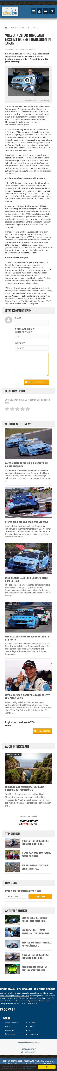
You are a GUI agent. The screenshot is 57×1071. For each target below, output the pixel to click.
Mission (31, 1022)
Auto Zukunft (19, 998)
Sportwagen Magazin (36, 1001)
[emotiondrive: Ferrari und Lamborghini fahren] (28, 1043)
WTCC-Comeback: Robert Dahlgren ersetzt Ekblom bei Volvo (27, 697)
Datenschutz (10, 1034)
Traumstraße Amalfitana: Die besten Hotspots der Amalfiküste (24, 788)
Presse (31, 1026)
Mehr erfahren (27, 1068)
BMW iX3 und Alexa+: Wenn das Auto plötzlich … (37, 944)
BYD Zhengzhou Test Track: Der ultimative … (35, 867)
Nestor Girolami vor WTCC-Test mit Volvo (26, 522)
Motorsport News (12, 995)
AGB (30, 1030)
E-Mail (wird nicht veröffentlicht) (24, 330)
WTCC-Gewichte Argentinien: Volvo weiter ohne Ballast (26, 579)
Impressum (33, 1034)
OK (47, 1067)
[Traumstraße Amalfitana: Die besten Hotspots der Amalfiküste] (28, 768)
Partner (8, 1026)
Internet (20, 343)
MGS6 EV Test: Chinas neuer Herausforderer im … (35, 842)
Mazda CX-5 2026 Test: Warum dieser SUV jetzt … (36, 855)
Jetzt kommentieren (37, 382)
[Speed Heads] (10, 11)
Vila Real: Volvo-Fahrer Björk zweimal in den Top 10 (27, 638)
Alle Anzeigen (43, 730)
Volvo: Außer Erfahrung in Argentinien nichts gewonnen (26, 465)
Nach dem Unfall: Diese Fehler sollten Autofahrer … (36, 932)
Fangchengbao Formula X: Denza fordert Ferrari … (35, 969)
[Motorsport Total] (28, 1051)
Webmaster (10, 1030)
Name (18, 318)
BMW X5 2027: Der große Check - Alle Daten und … (34, 919)
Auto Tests (24, 995)
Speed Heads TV (11, 1022)
